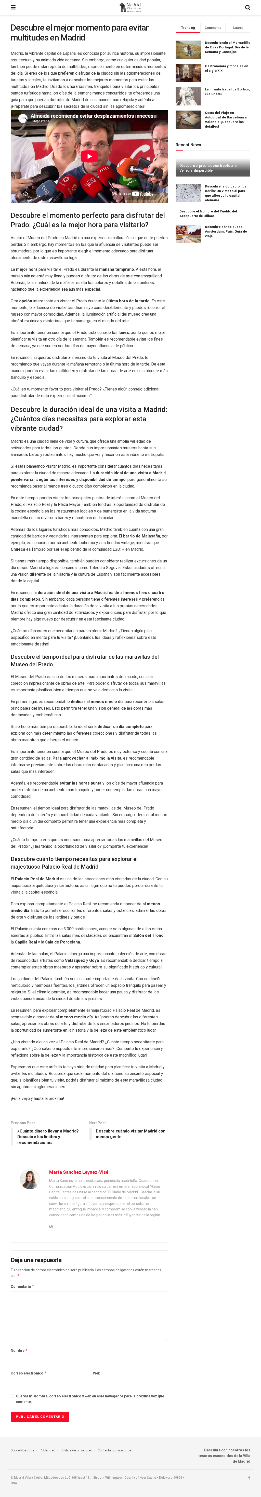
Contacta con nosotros (115, 1450)
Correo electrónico (29, 1373)
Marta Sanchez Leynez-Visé (78, 1172)
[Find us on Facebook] (249, 1478)
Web (96, 1373)
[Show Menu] (13, 7)
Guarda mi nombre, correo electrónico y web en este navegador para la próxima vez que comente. (90, 1399)
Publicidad (47, 1450)
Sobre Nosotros (22, 1450)
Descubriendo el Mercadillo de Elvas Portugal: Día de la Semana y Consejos (227, 47)
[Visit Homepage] (130, 8)
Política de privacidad (76, 1450)
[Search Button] (247, 7)
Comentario (22, 1286)
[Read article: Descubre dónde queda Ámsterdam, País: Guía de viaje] (188, 234)
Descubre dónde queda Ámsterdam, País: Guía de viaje (226, 231)
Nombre (19, 1350)
